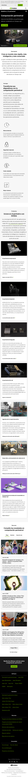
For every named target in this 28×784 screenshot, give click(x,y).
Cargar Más (13, 647)
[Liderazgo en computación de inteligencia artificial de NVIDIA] (13, 8)
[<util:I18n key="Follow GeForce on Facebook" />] (9, 762)
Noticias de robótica (18, 730)
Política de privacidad (13, 767)
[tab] (7, 535)
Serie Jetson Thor (6, 698)
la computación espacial (16, 223)
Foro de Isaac (5, 745)
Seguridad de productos (19, 772)
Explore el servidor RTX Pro (7, 277)
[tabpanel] (14, 596)
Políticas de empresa (6, 772)
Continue (20, 5)
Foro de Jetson (14, 745)
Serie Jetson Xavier (17, 704)
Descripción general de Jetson (10, 695)
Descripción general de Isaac (9, 677)
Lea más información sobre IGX (8, 317)
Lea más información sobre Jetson (9, 358)
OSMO (3, 686)
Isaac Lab (4, 683)
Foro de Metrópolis (7, 748)
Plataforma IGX (6, 710)
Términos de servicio (9, 771)
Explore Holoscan (5, 515)
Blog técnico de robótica (8, 736)
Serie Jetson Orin (6, 704)
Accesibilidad (19, 771)
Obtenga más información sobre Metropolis (10, 436)
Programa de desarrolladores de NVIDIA (12, 719)
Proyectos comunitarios (8, 751)
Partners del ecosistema (8, 727)
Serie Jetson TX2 (6, 707)
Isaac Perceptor (17, 680)
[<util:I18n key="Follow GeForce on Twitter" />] (17, 762)
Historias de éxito (6, 730)
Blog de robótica (6, 733)
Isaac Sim (10, 683)
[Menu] (26, 11)
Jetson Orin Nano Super (8, 701)
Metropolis (10, 686)
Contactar (14, 774)
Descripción (4, 45)
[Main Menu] (1, 8)
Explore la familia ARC (6, 397)
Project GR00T (18, 683)
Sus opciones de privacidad (13, 769)
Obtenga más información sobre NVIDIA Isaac (11, 473)
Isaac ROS (20, 677)
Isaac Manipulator (6, 680)
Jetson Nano (15, 707)
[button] (26, 8)
